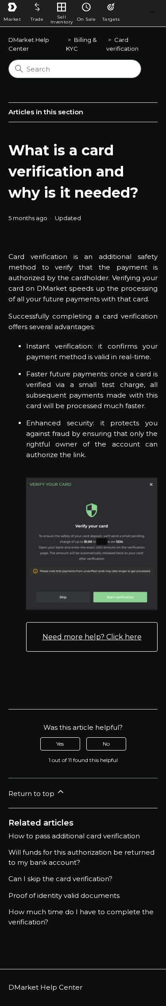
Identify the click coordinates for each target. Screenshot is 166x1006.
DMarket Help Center (45, 987)
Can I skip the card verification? (60, 879)
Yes (60, 743)
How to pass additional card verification (74, 836)
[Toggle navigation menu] (152, 13)
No (106, 743)
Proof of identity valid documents (64, 895)
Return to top (32, 793)
